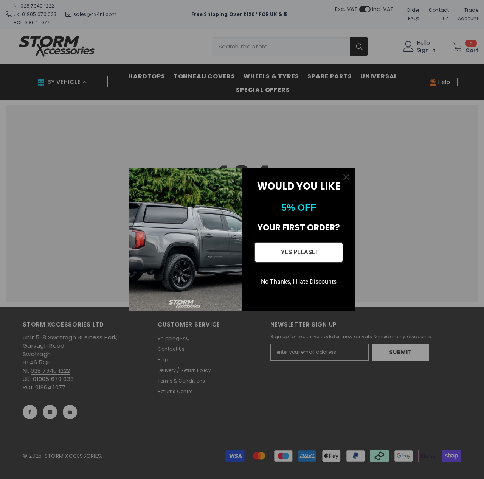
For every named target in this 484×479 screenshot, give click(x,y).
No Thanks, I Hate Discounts (299, 281)
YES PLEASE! (299, 252)
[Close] (346, 177)
